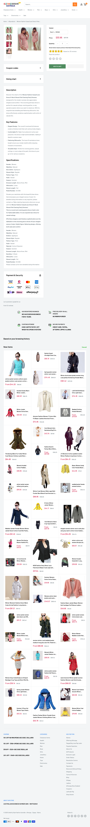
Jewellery (64, 10)
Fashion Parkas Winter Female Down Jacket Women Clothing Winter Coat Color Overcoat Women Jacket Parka (44, 716)
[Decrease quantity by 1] (58, 43)
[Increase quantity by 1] (67, 43)
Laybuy (68, 783)
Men (38, 10)
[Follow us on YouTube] (78, 816)
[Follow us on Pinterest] (75, 816)
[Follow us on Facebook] (68, 816)
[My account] (81, 4)
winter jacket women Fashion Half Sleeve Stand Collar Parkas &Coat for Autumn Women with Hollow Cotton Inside (50, 672)
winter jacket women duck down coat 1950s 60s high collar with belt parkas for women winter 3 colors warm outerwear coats (23, 616)
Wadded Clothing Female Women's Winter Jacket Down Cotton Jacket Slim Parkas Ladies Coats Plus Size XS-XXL (78, 411)
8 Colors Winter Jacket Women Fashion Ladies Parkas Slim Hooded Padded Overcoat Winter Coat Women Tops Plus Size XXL (50, 504)
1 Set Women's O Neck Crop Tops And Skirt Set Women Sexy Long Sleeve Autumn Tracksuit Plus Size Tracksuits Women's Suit (50, 523)
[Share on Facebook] (50, 58)
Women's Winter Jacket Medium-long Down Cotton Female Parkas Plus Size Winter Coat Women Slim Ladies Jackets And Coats (50, 653)
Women (30, 10)
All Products (70, 752)
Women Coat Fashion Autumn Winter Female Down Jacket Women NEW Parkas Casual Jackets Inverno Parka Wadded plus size (78, 691)
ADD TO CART (57, 66)
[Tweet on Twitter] (57, 58)
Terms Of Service (71, 774)
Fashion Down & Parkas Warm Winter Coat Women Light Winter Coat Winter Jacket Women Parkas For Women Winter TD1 (50, 448)
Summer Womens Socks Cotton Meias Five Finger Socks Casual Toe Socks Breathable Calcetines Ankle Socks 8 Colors (50, 578)
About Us (69, 749)
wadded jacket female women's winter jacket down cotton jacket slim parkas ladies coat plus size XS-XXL (78, 485)
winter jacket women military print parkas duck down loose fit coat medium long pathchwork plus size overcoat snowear (23, 485)
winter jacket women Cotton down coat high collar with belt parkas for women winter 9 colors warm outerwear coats (78, 616)
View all (84, 347)
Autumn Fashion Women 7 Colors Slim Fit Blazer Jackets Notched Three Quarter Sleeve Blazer (44, 417)
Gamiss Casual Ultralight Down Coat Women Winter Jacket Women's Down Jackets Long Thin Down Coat (50, 354)
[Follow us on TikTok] (82, 816)
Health (21, 10)
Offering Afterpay (71, 740)
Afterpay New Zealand (73, 786)
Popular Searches (71, 746)
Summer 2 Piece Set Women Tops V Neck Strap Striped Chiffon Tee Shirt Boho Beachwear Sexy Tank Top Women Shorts (23, 709)
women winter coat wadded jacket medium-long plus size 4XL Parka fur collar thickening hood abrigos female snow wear (44, 641)
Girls (54, 10)
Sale (24, 15)
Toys (5, 15)
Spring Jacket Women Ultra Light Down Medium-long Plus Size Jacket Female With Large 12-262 (23, 691)
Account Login (70, 754)
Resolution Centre (72, 760)
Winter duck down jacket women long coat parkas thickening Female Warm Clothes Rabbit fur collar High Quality (72, 377)
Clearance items (9, 10)
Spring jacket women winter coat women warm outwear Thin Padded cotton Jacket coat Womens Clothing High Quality (50, 373)
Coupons (69, 789)
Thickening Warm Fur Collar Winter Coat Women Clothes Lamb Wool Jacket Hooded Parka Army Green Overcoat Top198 (16, 455)
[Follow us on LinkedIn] (85, 816)
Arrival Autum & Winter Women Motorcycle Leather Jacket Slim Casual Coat (22, 560)
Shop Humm (70, 794)
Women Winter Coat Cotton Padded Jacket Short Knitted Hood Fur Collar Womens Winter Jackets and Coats (78, 709)
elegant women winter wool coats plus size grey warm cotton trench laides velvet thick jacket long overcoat (72, 530)
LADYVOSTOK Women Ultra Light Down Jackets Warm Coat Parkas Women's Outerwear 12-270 (78, 392)
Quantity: (52, 43)
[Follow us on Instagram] (72, 816)
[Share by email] (60, 58)
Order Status (70, 757)
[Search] (75, 4)
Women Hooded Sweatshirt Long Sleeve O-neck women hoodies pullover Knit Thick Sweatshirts (77, 560)
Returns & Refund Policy (73, 769)
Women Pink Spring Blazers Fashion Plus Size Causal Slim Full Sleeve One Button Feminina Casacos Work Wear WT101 (22, 542)
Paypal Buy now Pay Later (74, 743)
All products (12, 21)
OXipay (68, 780)
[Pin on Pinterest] (53, 58)
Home (73, 10)
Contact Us (69, 763)
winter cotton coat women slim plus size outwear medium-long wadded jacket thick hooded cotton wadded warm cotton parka (78, 542)
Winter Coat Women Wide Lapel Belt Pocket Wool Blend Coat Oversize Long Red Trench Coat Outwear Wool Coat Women (45, 492)
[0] (85, 4)
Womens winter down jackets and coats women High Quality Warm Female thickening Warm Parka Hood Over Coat (50, 597)
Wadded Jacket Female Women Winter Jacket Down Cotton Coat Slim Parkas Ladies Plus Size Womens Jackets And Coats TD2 (17, 530)
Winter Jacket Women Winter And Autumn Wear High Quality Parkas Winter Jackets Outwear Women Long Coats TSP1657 (23, 635)
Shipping (69, 771)
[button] (75, 66)
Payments (69, 766)
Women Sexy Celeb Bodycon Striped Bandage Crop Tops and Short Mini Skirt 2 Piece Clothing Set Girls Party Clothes (17, 679)
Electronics (14, 15)
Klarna (68, 737)
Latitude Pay (70, 791)
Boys (46, 10)
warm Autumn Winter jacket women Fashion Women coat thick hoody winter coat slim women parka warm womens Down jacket (72, 679)
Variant (51, 28)
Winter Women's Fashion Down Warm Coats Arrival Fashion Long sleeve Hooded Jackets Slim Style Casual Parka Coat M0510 (16, 604)
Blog (67, 777)
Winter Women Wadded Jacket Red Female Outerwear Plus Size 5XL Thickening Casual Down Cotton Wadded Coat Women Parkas (78, 635)
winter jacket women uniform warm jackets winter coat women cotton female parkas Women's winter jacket (16, 380)
